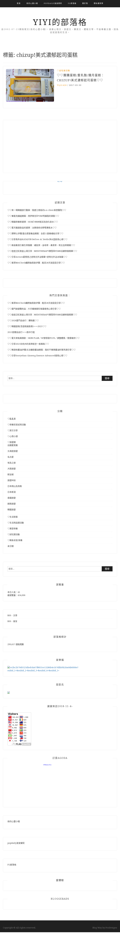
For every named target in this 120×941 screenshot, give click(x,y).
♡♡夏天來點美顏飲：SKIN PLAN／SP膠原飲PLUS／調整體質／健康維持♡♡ (43, 338)
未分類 (10, 546)
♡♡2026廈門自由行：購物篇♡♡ (23, 320)
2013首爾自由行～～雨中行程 (21, 332)
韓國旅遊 (11, 509)
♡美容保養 (12, 528)
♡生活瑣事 (12, 517)
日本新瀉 (11, 492)
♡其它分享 (12, 430)
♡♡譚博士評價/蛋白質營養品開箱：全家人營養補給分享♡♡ (35, 233)
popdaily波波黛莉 (53, 3)
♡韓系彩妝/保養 (14, 540)
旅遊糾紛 (11, 480)
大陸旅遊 (11, 468)
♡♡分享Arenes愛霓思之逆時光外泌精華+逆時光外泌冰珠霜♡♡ (37, 257)
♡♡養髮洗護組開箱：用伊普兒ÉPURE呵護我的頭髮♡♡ (33, 216)
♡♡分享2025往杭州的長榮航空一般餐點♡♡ (28, 344)
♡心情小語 (12, 436)
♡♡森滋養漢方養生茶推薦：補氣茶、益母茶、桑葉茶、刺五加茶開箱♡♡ (41, 245)
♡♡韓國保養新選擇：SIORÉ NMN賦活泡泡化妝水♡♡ (32, 222)
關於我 (85, 3)
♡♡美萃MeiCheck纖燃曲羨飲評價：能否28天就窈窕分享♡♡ (36, 263)
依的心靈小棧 (32, 3)
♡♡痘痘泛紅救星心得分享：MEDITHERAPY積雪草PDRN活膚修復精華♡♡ (42, 251)
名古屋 (10, 457)
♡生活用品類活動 (15, 523)
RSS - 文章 (12, 615)
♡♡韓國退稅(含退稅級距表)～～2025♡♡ (26, 326)
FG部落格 (72, 3)
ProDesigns (111, 928)
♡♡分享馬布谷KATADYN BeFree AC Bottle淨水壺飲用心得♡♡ (37, 239)
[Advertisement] (60, 144)
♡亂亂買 (11, 419)
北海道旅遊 (12, 451)
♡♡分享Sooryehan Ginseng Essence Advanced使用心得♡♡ (37, 355)
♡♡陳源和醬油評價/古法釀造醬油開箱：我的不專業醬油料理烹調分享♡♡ (41, 350)
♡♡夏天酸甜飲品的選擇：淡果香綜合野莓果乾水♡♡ (32, 227)
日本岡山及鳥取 (14, 486)
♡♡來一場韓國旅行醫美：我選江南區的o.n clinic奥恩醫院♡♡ (36, 210)
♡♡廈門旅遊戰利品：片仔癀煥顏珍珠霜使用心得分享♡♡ (34, 309)
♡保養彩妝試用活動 (16, 424)
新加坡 (10, 474)
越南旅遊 (11, 504)
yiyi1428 (62, 85)
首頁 (19, 3)
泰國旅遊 (11, 498)
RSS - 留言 (12, 621)
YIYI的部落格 (60, 22)
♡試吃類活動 (63, 70)
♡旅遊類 (11, 442)
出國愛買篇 (12, 445)
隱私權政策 (98, 3)
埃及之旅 (11, 463)
